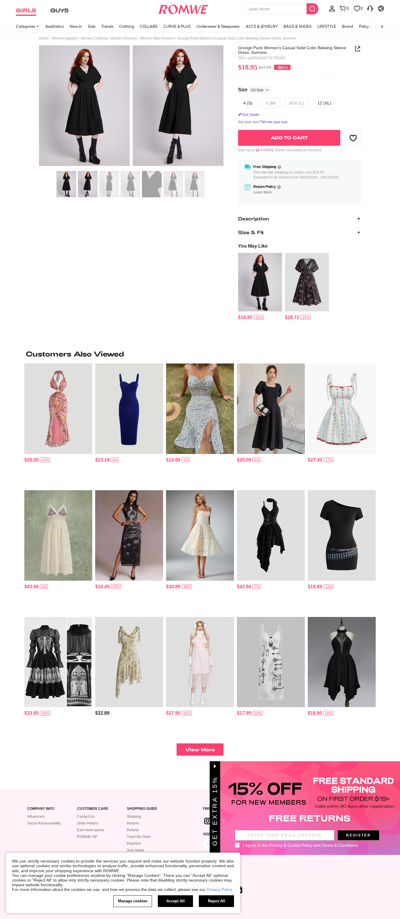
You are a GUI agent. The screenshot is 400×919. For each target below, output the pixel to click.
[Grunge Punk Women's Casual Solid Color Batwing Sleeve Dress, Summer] (260, 282)
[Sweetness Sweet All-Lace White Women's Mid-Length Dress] (200, 535)
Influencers (36, 817)
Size (251, 89)
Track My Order (139, 837)
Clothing (126, 26)
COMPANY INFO (40, 809)
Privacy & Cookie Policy (290, 845)
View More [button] (200, 749)
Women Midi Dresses (157, 38)
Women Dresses (123, 38)
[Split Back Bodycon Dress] (129, 409)
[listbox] (332, 8)
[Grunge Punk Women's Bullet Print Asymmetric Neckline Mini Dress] (342, 535)
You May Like (253, 246)
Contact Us (86, 817)
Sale (91, 26)
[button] (353, 138)
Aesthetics (54, 26)
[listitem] (260, 286)
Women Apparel (64, 38)
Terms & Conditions (340, 845)
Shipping (134, 817)
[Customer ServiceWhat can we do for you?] (370, 8)
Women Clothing (94, 38)
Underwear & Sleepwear (218, 26)
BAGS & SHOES (297, 26)
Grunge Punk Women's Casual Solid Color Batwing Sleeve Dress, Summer (292, 50)
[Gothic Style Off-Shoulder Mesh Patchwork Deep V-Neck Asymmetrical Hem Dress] (342, 662)
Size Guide (135, 850)
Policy (364, 26)
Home (44, 38)
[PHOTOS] (131, 106)
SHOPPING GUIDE (142, 809)
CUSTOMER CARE (92, 809)
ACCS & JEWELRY (262, 26)
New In (76, 26)
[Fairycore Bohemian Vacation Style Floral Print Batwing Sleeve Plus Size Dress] (307, 282)
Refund (133, 830)
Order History (87, 823)
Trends (107, 26)
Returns (133, 823)
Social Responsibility (44, 823)
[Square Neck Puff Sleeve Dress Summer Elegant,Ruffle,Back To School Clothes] (271, 409)
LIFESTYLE (326, 26)
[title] (200, 354)
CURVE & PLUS (177, 26)
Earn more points (90, 830)
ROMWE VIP (87, 837)
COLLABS (149, 26)
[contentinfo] (245, 317)
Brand (347, 26)
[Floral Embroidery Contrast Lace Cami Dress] (58, 535)
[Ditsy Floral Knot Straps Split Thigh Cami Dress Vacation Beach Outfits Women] (200, 409)
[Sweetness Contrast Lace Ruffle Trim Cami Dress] (200, 662)
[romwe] (183, 8)
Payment (134, 843)
